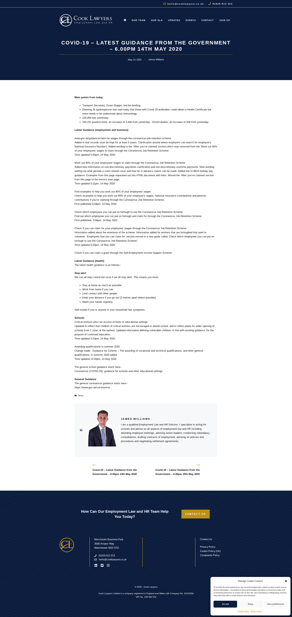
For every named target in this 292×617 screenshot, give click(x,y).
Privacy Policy (256, 611)
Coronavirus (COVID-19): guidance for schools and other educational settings (119, 371)
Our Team (139, 20)
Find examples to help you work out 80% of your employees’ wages (113, 191)
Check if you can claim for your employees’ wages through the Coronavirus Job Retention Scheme (130, 228)
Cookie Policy (243, 611)
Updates (174, 20)
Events (191, 20)
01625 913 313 (223, 4)
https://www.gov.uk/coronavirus (92, 387)
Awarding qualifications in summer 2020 (97, 346)
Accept (225, 604)
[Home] (125, 20)
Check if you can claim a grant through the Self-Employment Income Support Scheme (123, 252)
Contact (207, 20)
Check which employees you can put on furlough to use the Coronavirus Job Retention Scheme (129, 212)
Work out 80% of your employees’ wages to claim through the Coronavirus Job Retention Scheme (130, 162)
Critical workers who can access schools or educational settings (111, 322)
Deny (250, 604)
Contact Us (195, 514)
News (80, 395)
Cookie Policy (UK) (210, 551)
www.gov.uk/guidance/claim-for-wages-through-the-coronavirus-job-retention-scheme (123, 138)
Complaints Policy (210, 555)
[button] (285, 581)
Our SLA (157, 20)
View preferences (275, 604)
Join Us (224, 20)
